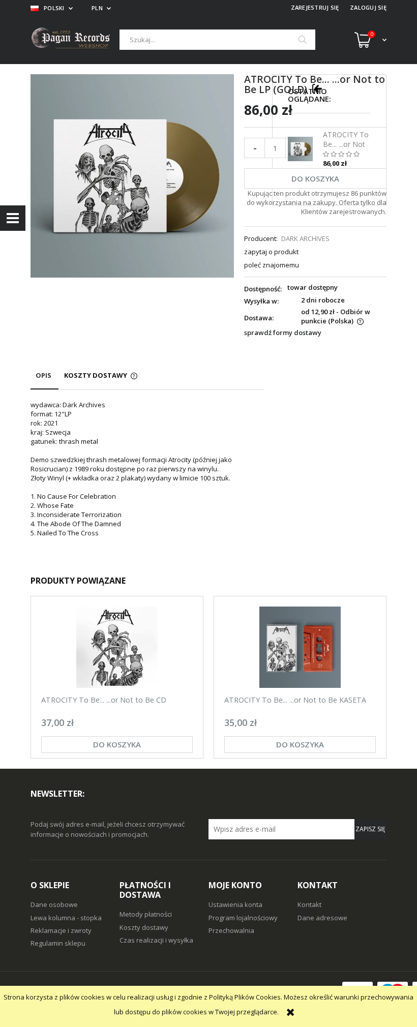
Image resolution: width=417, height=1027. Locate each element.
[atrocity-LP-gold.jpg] (132, 175)
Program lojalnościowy (243, 917)
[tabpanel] (147, 478)
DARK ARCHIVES (305, 238)
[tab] (44, 380)
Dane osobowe (54, 904)
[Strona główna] (75, 39)
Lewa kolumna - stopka (66, 917)
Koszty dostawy (144, 927)
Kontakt (309, 904)
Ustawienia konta (235, 904)
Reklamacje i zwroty (61, 930)
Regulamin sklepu (58, 943)
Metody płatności (146, 914)
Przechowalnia (231, 930)
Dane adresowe (322, 917)
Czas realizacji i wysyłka (156, 940)
